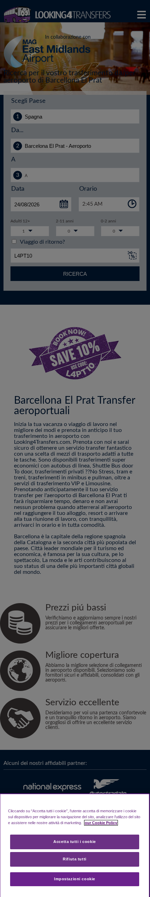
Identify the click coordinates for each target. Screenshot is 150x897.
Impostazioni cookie (74, 879)
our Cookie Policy (101, 823)
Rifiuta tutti (74, 859)
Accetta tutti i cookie (74, 841)
